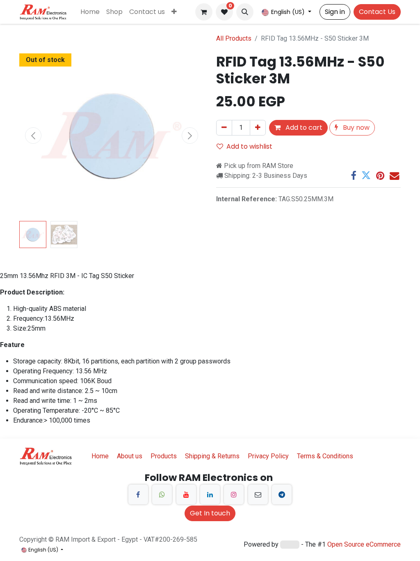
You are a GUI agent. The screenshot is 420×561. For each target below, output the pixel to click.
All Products (233, 38)
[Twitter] (366, 175)
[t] (282, 494)
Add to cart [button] (303, 127)
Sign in (335, 11)
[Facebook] (353, 175)
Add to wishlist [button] (249, 146)
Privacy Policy (268, 456)
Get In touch (210, 513)
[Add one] (258, 128)
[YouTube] (186, 494)
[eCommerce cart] (203, 12)
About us (129, 456)
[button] (244, 12)
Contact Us (377, 11)
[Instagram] (234, 494)
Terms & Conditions (325, 456)
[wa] (162, 494)
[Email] (394, 175)
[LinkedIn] (210, 494)
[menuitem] (90, 12)
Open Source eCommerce (364, 544)
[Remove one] (224, 128)
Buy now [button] (355, 127)
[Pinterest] (380, 175)
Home (100, 456)
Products (164, 456)
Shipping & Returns (212, 456)
